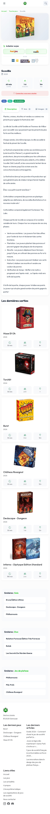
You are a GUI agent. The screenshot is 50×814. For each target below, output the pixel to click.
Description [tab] (12, 109)
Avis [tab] (27, 109)
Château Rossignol (10, 736)
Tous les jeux (13, 11)
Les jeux (6, 778)
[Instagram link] (4, 804)
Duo (10, 101)
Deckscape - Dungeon (12, 732)
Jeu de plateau (19, 101)
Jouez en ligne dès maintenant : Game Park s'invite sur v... (36, 744)
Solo (4, 101)
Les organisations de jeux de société (13, 794)
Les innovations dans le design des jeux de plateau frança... (35, 762)
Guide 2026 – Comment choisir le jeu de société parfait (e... (36, 734)
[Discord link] (12, 804)
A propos (7, 785)
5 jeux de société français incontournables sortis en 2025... (36, 753)
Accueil (4, 11)
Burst (5, 729)
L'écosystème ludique (11, 789)
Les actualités (8, 782)
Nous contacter (9, 799)
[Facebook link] (8, 804)
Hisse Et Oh (8, 740)
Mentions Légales (9, 715)
